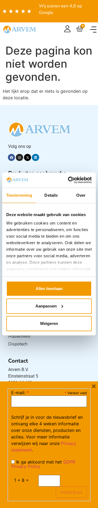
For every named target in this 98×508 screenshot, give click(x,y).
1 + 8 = (21, 480)
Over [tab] (80, 195)
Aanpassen (46, 306)
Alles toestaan (49, 288)
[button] (93, 29)
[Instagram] (19, 157)
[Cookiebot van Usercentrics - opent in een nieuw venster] (69, 180)
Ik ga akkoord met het (43, 464)
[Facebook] (11, 157)
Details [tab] (51, 195)
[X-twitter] (27, 157)
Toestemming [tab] (19, 195)
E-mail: (20, 392)
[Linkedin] (35, 157)
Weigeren (49, 323)
